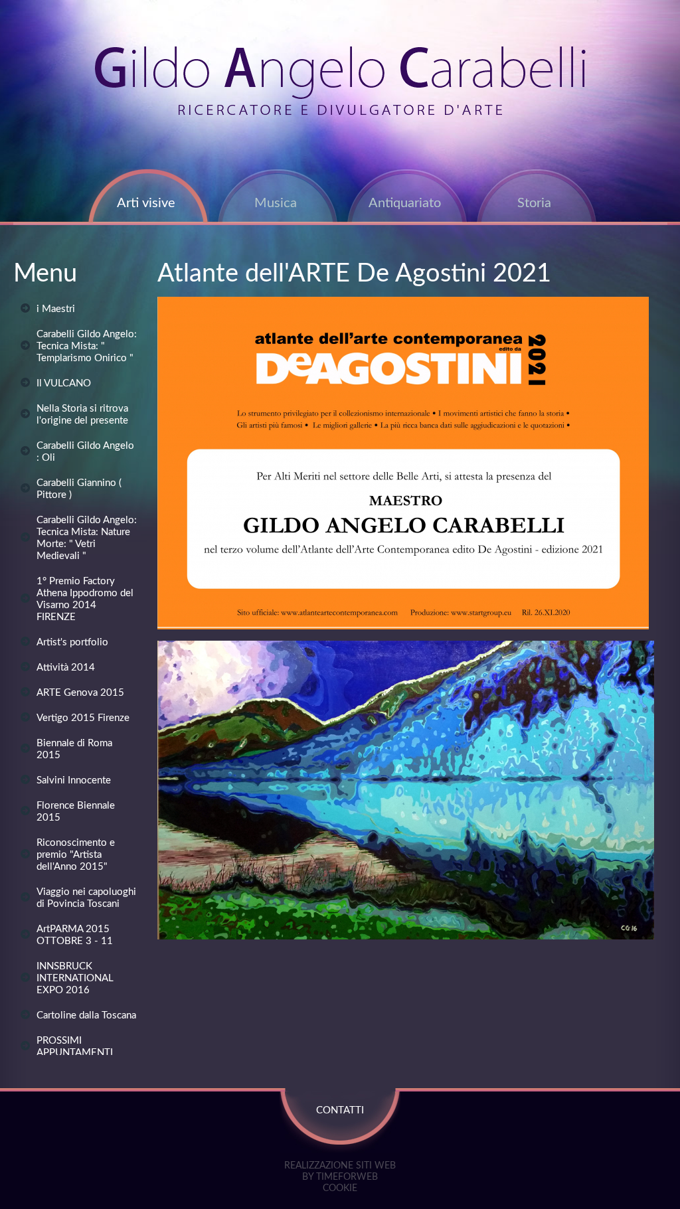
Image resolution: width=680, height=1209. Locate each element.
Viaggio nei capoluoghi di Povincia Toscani (86, 898)
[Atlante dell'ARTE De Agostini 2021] (403, 626)
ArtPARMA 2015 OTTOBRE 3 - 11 (75, 935)
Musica (275, 203)
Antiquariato (405, 203)
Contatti (340, 1110)
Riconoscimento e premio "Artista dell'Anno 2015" (76, 855)
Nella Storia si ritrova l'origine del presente (82, 415)
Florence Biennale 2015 (76, 812)
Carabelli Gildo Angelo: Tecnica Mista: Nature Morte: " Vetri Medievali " (87, 538)
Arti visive (146, 203)
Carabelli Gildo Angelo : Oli (85, 452)
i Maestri (56, 309)
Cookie (340, 1188)
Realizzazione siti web (340, 1165)
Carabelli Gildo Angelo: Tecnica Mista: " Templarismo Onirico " (87, 346)
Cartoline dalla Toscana (86, 1015)
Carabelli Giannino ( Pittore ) (79, 489)
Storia (534, 203)
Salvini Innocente (74, 780)
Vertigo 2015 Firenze (83, 718)
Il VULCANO (64, 383)
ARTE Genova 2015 (80, 693)
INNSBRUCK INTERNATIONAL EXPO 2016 (75, 978)
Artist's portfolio (72, 642)
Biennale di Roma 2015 (74, 749)
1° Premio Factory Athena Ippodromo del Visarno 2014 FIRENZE (85, 599)
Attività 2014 (66, 668)
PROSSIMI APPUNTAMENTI (75, 1047)
